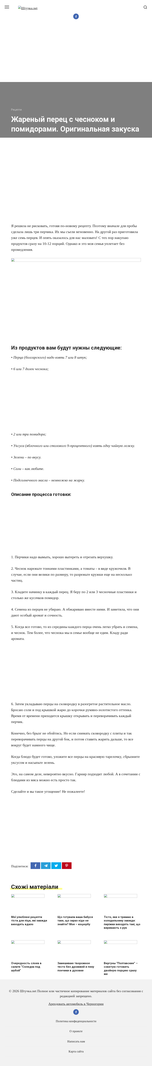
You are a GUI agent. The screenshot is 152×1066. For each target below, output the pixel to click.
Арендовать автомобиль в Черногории (76, 1004)
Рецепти (16, 109)
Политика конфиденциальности (76, 1021)
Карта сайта (76, 1051)
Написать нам (76, 1041)
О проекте (76, 1031)
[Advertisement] (76, 54)
